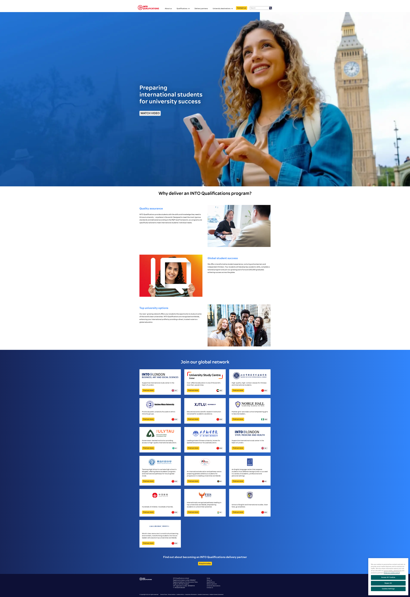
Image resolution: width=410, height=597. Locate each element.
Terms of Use (163, 594)
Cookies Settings (388, 589)
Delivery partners (201, 8)
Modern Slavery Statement (216, 594)
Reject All (388, 583)
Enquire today (205, 563)
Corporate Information (191, 594)
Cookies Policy (180, 594)
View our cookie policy (391, 573)
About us (168, 8)
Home (208, 578)
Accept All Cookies (388, 577)
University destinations (213, 586)
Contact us (241, 8)
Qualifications (211, 582)
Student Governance (203, 594)
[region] (388, 576)
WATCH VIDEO (150, 113)
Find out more (148, 390)
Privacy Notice (171, 594)
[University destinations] (148, 8)
